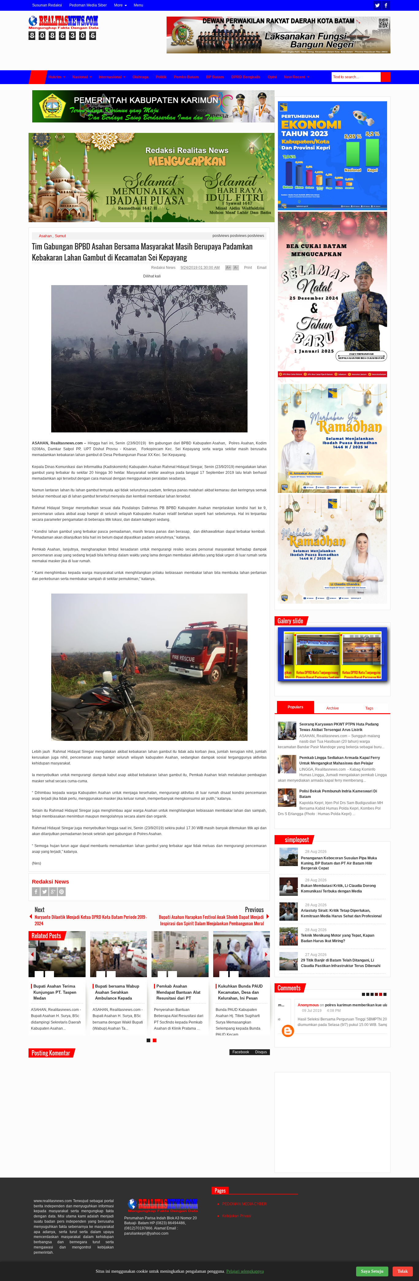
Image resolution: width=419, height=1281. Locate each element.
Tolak (403, 1271)
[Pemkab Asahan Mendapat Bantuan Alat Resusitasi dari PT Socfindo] (180, 954)
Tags (369, 708)
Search (385, 77)
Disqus (261, 1052)
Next (266, 954)
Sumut (60, 236)
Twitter (377, 5)
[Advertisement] (332, 1125)
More (118, 5)
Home (38, 77)
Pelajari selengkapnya (245, 1271)
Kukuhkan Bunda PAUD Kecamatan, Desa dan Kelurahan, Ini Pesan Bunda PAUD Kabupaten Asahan (241, 998)
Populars (295, 707)
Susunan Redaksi (47, 5)
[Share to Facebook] (62, 959)
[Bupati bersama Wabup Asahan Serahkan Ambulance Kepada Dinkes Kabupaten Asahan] (118, 954)
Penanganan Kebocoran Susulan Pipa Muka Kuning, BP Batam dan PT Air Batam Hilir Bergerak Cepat (339, 863)
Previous (32, 954)
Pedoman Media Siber (88, 5)
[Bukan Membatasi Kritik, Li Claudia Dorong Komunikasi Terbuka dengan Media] (288, 886)
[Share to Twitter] (70, 959)
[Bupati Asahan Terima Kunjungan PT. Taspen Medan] (57, 954)
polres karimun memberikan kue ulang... (344, 1005)
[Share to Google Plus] (78, 959)
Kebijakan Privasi (236, 1216)
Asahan (45, 236)
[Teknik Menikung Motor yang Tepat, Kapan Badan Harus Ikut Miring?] (288, 936)
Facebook (386, 5)
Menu (138, 5)
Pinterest (62, 891)
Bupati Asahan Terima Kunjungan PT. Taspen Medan (54, 992)
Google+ (53, 891)
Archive (332, 708)
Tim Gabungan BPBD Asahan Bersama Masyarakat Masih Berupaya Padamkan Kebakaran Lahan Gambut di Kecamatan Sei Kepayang (142, 252)
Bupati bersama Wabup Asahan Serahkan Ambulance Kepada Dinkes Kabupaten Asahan (117, 998)
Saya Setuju (372, 1271)
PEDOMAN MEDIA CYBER (244, 1204)
